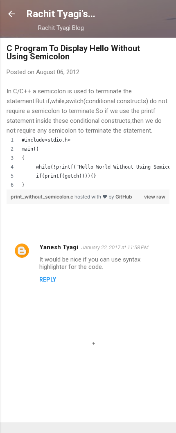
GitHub (123, 197)
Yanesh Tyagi (58, 247)
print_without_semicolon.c (42, 197)
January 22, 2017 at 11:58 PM (115, 247)
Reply (47, 279)
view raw (154, 197)
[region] (88, 162)
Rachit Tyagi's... (60, 14)
